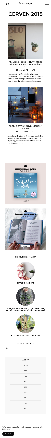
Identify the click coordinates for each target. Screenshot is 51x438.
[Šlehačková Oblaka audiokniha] (25, 204)
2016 (25, 387)
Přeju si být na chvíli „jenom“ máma (25, 127)
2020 (25, 365)
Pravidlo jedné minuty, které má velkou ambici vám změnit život (25, 64)
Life (33, 70)
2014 (25, 398)
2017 (25, 381)
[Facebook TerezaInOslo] (4, 3)
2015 (25, 392)
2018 (25, 376)
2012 (25, 409)
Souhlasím (8, 434)
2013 (25, 403)
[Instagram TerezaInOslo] (8, 3)
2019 (25, 371)
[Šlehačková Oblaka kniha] (25, 249)
